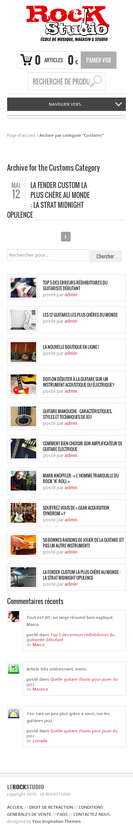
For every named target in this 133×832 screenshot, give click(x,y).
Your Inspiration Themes (56, 821)
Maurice (40, 689)
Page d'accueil (21, 135)
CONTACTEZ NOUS (91, 814)
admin (71, 294)
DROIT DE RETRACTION (51, 807)
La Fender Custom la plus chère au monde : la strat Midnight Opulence (82, 575)
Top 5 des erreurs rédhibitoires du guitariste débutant (75, 285)
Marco (39, 644)
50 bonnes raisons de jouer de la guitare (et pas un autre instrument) (83, 543)
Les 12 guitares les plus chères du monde (80, 315)
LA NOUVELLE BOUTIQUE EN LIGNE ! (71, 347)
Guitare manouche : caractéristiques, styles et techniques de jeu (77, 414)
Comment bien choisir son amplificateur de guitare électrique (82, 446)
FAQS (62, 814)
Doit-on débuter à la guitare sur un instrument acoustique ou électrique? (79, 382)
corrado (40, 740)
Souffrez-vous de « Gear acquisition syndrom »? (76, 510)
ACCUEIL (15, 807)
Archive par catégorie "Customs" (71, 135)
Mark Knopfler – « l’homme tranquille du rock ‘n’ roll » (81, 478)
